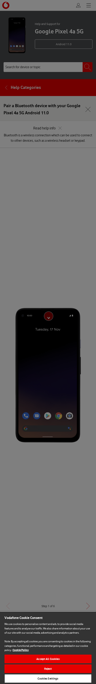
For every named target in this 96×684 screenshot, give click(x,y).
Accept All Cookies (47, 659)
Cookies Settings (48, 678)
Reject (48, 668)
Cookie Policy (21, 650)
